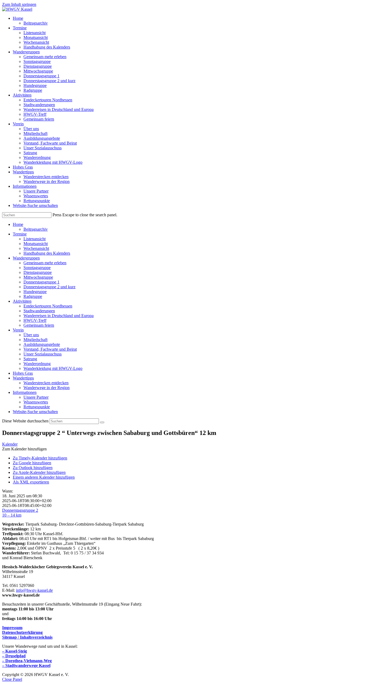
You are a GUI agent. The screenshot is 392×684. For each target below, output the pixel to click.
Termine (20, 234)
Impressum (12, 627)
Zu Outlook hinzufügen (33, 467)
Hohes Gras (23, 373)
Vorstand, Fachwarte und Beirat (50, 349)
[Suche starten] (102, 422)
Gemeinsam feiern (38, 325)
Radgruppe (32, 296)
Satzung (30, 359)
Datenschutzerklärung (22, 632)
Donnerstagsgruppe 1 (41, 282)
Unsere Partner (36, 397)
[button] (24, 449)
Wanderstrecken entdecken (46, 383)
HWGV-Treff (34, 320)
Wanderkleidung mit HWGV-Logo (52, 368)
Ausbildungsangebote (41, 344)
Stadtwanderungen (39, 311)
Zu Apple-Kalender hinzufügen (39, 472)
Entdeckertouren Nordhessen (47, 306)
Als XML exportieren (31, 482)
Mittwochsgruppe (38, 277)
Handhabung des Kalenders (46, 253)
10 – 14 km (11, 515)
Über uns (31, 335)
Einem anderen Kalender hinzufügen (44, 477)
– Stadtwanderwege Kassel (26, 665)
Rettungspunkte (36, 407)
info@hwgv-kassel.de (34, 590)
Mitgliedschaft (35, 339)
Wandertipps (23, 378)
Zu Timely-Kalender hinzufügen (40, 458)
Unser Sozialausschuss (42, 354)
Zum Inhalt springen (19, 4)
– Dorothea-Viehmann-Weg (27, 660)
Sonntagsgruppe (37, 267)
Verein (18, 330)
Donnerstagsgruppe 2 (20, 510)
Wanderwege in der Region (46, 387)
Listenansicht (34, 239)
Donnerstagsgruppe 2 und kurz (49, 287)
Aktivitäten (22, 301)
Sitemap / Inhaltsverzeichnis (27, 637)
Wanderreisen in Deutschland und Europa (58, 315)
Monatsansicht (35, 243)
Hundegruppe (35, 291)
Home (18, 224)
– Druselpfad (14, 656)
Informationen (25, 392)
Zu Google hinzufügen (32, 463)
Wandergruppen (26, 258)
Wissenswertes (35, 402)
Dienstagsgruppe (37, 272)
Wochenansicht (36, 248)
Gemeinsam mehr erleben (44, 263)
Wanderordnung (37, 363)
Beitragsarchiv (35, 229)
